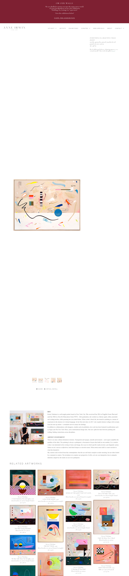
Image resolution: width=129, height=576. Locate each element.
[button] (52, 28)
